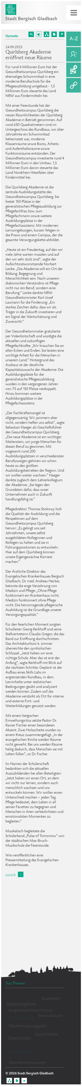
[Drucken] (54, 34)
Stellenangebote (21, 1004)
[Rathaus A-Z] (73, 39)
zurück (10, 875)
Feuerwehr (51, 999)
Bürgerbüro (21, 1052)
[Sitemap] (46, 34)
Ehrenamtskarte (50, 1016)
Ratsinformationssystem (27, 1063)
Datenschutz (19, 1038)
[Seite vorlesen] (39, 34)
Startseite (11, 36)
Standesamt (22, 1018)
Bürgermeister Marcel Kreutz (30, 1011)
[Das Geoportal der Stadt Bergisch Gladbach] (73, 69)
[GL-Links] (73, 85)
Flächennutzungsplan (28, 1026)
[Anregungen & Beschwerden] (73, 54)
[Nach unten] (62, 34)
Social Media (46, 1034)
